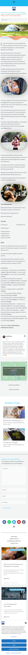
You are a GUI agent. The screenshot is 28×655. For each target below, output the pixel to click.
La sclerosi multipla (10, 442)
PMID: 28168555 (7, 314)
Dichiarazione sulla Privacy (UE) (14, 541)
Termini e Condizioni (14, 538)
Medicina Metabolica (17, 422)
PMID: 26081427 (7, 306)
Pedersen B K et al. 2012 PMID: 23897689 (16, 308)
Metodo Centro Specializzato (11, 15)
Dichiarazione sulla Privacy (16, 652)
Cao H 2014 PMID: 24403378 (17, 318)
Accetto (14, 373)
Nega (14, 645)
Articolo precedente (14, 385)
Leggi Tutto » (7, 578)
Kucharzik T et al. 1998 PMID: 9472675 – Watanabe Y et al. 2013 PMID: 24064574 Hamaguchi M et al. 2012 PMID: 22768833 (14, 283)
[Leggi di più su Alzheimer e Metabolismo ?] (14, 412)
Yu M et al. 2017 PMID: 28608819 (9, 299)
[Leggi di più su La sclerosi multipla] (14, 434)
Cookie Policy (8, 652)
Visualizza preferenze (14, 649)
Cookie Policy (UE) (14, 543)
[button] (26, 623)
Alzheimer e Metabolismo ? (13, 420)
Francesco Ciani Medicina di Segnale (13, 12)
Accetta (14, 641)
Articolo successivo (14, 389)
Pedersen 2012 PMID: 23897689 (9, 295)
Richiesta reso (14, 536)
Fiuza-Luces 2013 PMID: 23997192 (13, 293)
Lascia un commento (7, 422)
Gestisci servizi (13, 636)
